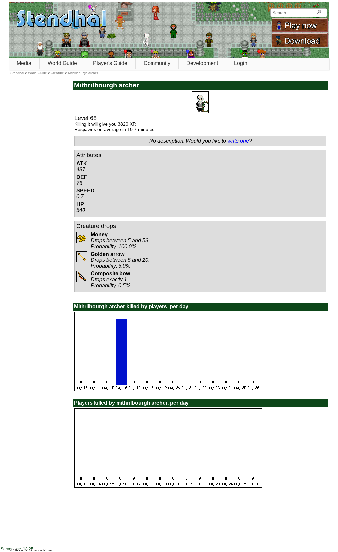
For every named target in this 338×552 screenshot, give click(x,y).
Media (24, 63)
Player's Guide (110, 63)
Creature (57, 73)
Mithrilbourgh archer (83, 73)
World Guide (62, 63)
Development (202, 63)
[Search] (319, 13)
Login (240, 63)
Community (157, 63)
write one (238, 141)
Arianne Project (42, 550)
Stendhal (17, 73)
